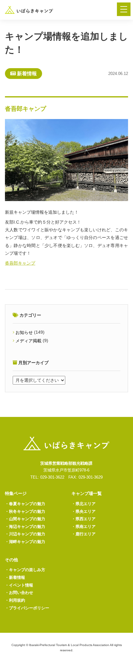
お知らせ (24, 332)
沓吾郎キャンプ (20, 263)
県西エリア (83, 519)
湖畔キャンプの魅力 (25, 541)
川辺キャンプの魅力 (25, 534)
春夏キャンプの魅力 (25, 503)
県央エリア (83, 511)
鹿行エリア (83, 534)
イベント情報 (19, 585)
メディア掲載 (28, 340)
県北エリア (83, 503)
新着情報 (15, 577)
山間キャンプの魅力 (25, 519)
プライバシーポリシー (27, 608)
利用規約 (15, 600)
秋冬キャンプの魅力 (25, 511)
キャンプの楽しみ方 (25, 569)
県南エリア (83, 526)
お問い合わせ (19, 592)
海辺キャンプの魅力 (25, 526)
